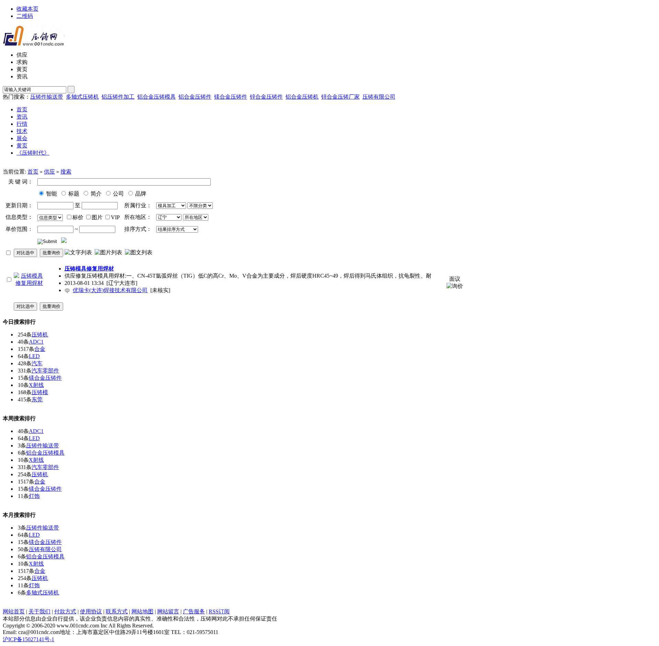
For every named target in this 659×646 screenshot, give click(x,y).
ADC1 (36, 342)
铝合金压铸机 (302, 97)
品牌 (140, 194)
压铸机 (40, 334)
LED (34, 356)
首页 (32, 172)
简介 (95, 194)
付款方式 (65, 611)
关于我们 (39, 611)
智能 (51, 194)
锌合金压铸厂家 (340, 97)
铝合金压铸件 (194, 97)
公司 (118, 194)
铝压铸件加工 (118, 97)
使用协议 (91, 611)
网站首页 (14, 611)
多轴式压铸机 (82, 97)
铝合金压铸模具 (156, 97)
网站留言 (168, 611)
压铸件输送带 (46, 97)
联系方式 (117, 611)
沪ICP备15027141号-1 (28, 639)
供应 (49, 172)
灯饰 (34, 496)
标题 (73, 194)
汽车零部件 (45, 371)
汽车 (37, 363)
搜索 (65, 172)
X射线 (36, 385)
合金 (39, 349)
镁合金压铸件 (230, 97)
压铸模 (40, 392)
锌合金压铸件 (266, 97)
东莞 (37, 399)
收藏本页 (27, 9)
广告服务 (194, 611)
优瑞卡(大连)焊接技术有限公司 (110, 290)
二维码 (24, 16)
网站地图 (142, 611)
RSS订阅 (219, 611)
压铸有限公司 (378, 97)
